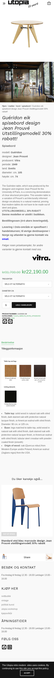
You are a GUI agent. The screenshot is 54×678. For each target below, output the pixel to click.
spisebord (26, 106)
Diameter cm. (8, 291)
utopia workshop (9, 609)
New (13, 318)
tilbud (16, 316)
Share (27, 557)
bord (18, 106)
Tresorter (7, 279)
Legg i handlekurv (24, 305)
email (5, 239)
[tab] (27, 343)
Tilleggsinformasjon (12, 348)
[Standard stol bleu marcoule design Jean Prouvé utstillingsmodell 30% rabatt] (27, 511)
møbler (11, 106)
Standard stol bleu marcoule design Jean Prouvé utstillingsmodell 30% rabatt (26, 542)
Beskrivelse (7, 342)
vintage (5, 600)
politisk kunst (7, 604)
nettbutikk (6, 596)
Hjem (4, 106)
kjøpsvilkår (6, 613)
